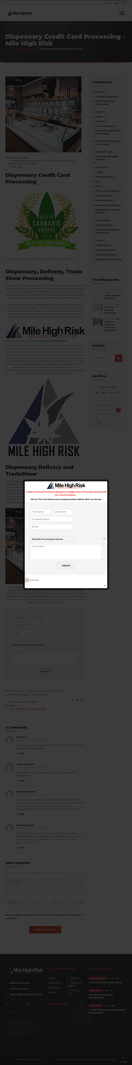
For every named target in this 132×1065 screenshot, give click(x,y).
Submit (66, 565)
